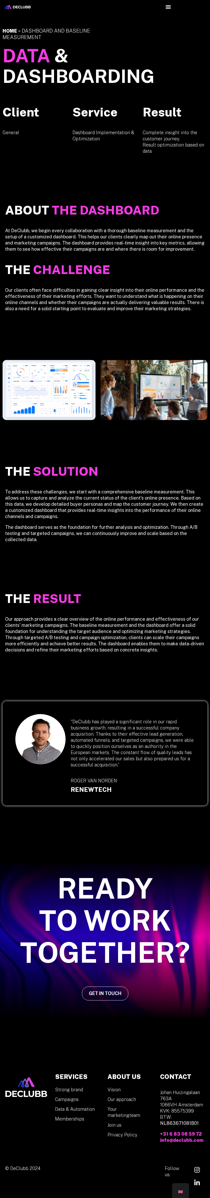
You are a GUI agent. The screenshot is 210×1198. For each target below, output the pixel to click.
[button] (168, 7)
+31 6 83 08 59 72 (181, 1134)
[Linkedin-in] (197, 1182)
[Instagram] (197, 1169)
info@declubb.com (181, 1140)
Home (10, 31)
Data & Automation (75, 1109)
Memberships (69, 1119)
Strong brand (69, 1089)
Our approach (122, 1099)
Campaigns (67, 1099)
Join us (114, 1125)
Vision (114, 1089)
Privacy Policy (122, 1134)
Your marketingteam (124, 1112)
